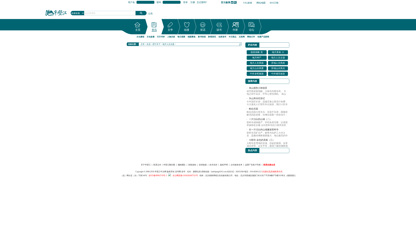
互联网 (242, 37)
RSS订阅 (274, 3)
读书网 (178, 171)
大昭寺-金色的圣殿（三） (262, 140)
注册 (192, 2)
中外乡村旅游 (257, 73)
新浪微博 (232, 2)
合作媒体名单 (236, 165)
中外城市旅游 (278, 73)
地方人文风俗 (257, 63)
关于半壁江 (146, 165)
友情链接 (203, 165)
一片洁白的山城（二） (260, 119)
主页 (137, 29)
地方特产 (256, 57)
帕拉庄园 (253, 109)
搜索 (141, 13)
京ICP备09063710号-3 (158, 175)
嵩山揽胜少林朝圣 (258, 88)
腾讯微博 (235, 2)
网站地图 (261, 3)
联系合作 (157, 165)
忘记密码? (202, 2)
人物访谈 (171, 37)
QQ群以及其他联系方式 (272, 171)
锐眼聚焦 (191, 37)
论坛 (251, 29)
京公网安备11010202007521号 (185, 175)
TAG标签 (247, 3)
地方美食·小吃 (278, 52)
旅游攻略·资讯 (257, 52)
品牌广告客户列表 (253, 165)
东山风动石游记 (257, 98)
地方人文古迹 (168, 44)
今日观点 (232, 37)
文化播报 (140, 37)
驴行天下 (156, 44)
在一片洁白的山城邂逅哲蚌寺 (264, 129)
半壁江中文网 (160, 171)
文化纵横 (151, 37)
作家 (235, 29)
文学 (170, 29)
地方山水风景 (257, 68)
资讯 (154, 29)
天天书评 (161, 37)
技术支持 (213, 165)
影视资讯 (212, 37)
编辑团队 (182, 165)
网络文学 (251, 37)
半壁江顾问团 (169, 165)
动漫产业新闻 (263, 37)
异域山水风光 (278, 68)
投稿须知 (192, 165)
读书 (219, 29)
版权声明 (224, 165)
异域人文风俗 (278, 63)
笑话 (202, 29)
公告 (150, 13)
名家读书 (222, 37)
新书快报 (202, 37)
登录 (185, 2)
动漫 (186, 29)
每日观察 (181, 37)
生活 (148, 44)
